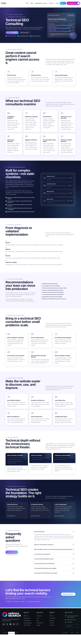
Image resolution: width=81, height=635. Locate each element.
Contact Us (52, 625)
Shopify (38, 625)
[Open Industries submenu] (47, 3)
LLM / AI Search (27, 625)
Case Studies (52, 618)
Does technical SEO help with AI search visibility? (45, 568)
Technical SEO (27, 620)
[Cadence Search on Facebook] (17, 624)
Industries (45, 3)
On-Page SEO (27, 618)
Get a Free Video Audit (12, 32)
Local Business (40, 622)
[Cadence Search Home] (11, 614)
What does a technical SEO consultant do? (43, 544)
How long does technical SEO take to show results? (45, 573)
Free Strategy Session (73, 3)
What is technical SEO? (39, 531)
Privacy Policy (65, 632)
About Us (51, 615)
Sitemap (77, 632)
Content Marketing (27, 622)
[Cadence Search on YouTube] (10, 624)
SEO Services (10, 14)
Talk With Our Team (11, 552)
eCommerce (39, 615)
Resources (51, 3)
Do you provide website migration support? (44, 558)
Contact (57, 3)
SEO (27, 3)
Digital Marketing (38, 3)
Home (6, 14)
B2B (37, 620)
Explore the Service (25, 32)
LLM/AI (31, 3)
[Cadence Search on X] (7, 624)
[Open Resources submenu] (54, 3)
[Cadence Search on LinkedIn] (3, 624)
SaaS (38, 618)
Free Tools (52, 622)
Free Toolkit (63, 3)
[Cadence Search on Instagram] (14, 624)
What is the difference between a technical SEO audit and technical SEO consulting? (53, 549)
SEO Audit (26, 615)
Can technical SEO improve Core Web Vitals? (44, 563)
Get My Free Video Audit (68, 594)
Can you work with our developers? (42, 554)
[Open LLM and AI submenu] (33, 3)
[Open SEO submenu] (28, 3)
